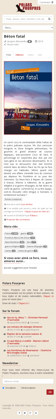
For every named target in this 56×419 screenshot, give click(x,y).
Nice (31, 242)
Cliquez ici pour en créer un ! (37, 211)
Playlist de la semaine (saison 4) (24, 333)
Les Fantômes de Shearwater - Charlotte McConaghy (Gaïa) (29, 351)
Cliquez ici (48, 296)
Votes (31, 54)
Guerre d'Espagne (36, 246)
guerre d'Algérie (14, 246)
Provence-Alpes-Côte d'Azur (19, 237)
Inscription (10, 387)
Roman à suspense (13, 199)
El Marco (33, 215)
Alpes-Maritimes (14, 242)
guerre (26, 233)
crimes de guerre (27, 250)
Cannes (10, 250)
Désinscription (28, 387)
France (11, 233)
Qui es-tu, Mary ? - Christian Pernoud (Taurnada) (27, 318)
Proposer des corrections (18, 219)
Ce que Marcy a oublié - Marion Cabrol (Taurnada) (28, 342)
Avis (40, 54)
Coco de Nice (27, 204)
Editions (19, 54)
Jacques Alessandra (17, 41)
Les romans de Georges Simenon (24, 326)
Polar (8, 54)
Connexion (45, 2)
